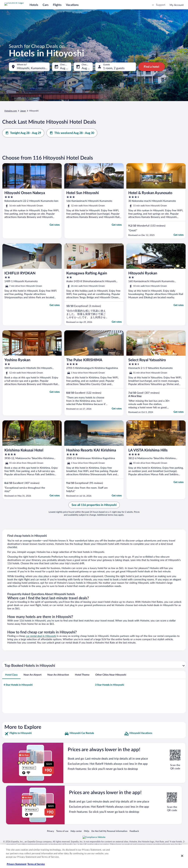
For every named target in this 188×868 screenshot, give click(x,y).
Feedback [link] (134, 831)
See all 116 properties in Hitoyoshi (94, 505)
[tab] (11, 675)
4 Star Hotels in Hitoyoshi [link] (18, 685)
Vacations (72, 4)
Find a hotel (151, 66)
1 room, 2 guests (113, 68)
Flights (57, 4)
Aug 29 (86, 68)
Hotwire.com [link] (10, 111)
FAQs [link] (86, 831)
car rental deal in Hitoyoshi (41, 636)
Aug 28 (64, 68)
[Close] (182, 856)
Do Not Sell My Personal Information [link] (109, 831)
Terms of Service (36, 864)
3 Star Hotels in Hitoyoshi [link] (109, 685)
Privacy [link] (50, 831)
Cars (45, 4)
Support (160, 5)
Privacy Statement (16, 864)
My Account (177, 5)
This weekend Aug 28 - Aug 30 (74, 133)
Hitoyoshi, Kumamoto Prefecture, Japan (33, 68)
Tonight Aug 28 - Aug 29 (25, 133)
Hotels (34, 4)
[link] (34, 734)
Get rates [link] (55, 225)
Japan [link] (23, 111)
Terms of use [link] (62, 831)
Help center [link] (76, 831)
